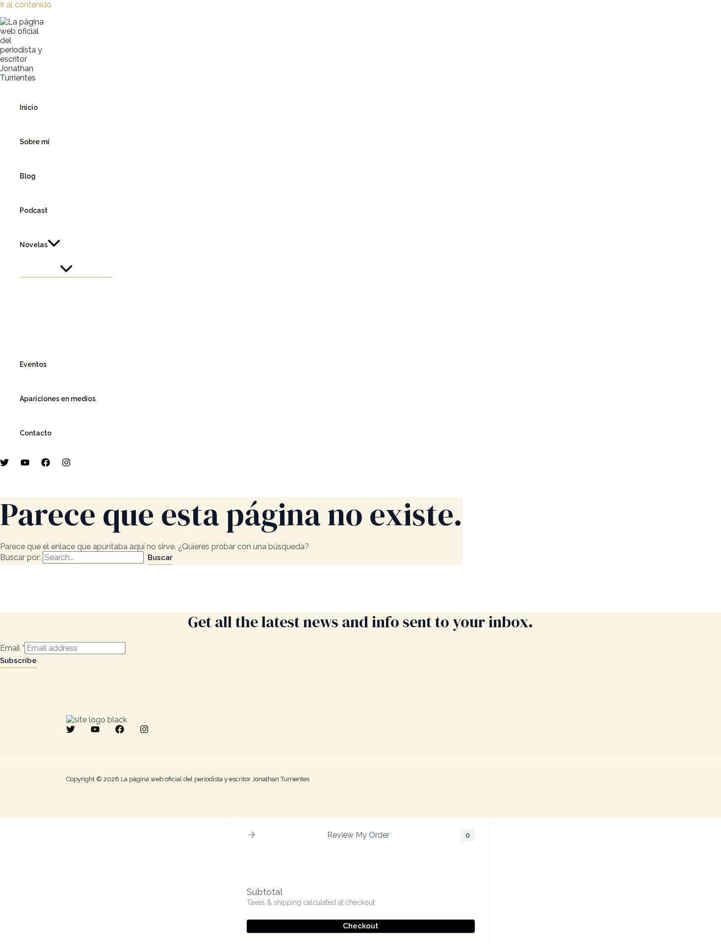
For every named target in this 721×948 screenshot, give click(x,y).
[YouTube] (25, 464)
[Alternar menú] (66, 270)
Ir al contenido (26, 4)
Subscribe (18, 660)
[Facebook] (45, 464)
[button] (54, 245)
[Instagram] (66, 464)
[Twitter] (4, 464)
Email (12, 648)
